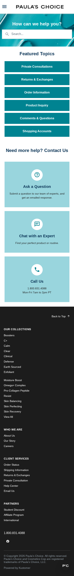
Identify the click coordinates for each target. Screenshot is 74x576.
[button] (65, 565)
